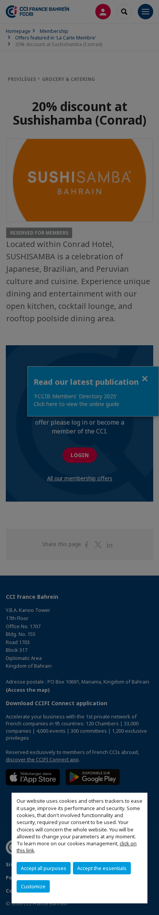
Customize (33, 886)
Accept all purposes (43, 868)
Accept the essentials (102, 868)
